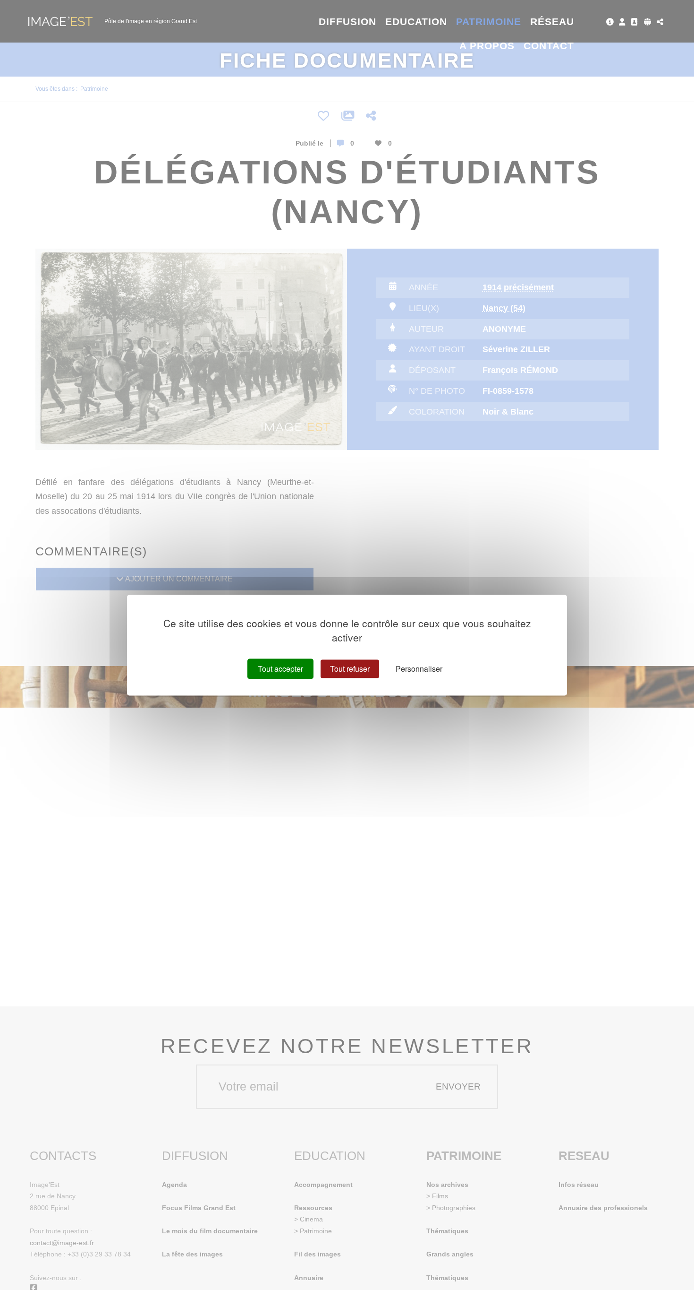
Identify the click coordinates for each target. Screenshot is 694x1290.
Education (416, 21)
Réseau (552, 21)
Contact (549, 45)
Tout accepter (280, 668)
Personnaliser (419, 668)
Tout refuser (350, 668)
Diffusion (348, 21)
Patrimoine (489, 21)
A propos (487, 45)
